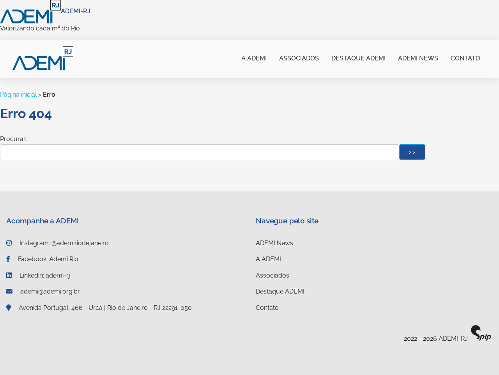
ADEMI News (418, 58)
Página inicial (18, 94)
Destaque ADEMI (358, 58)
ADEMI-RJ (75, 11)
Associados (299, 58)
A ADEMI (254, 58)
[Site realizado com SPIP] (481, 339)
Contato (465, 58)
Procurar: (13, 139)
